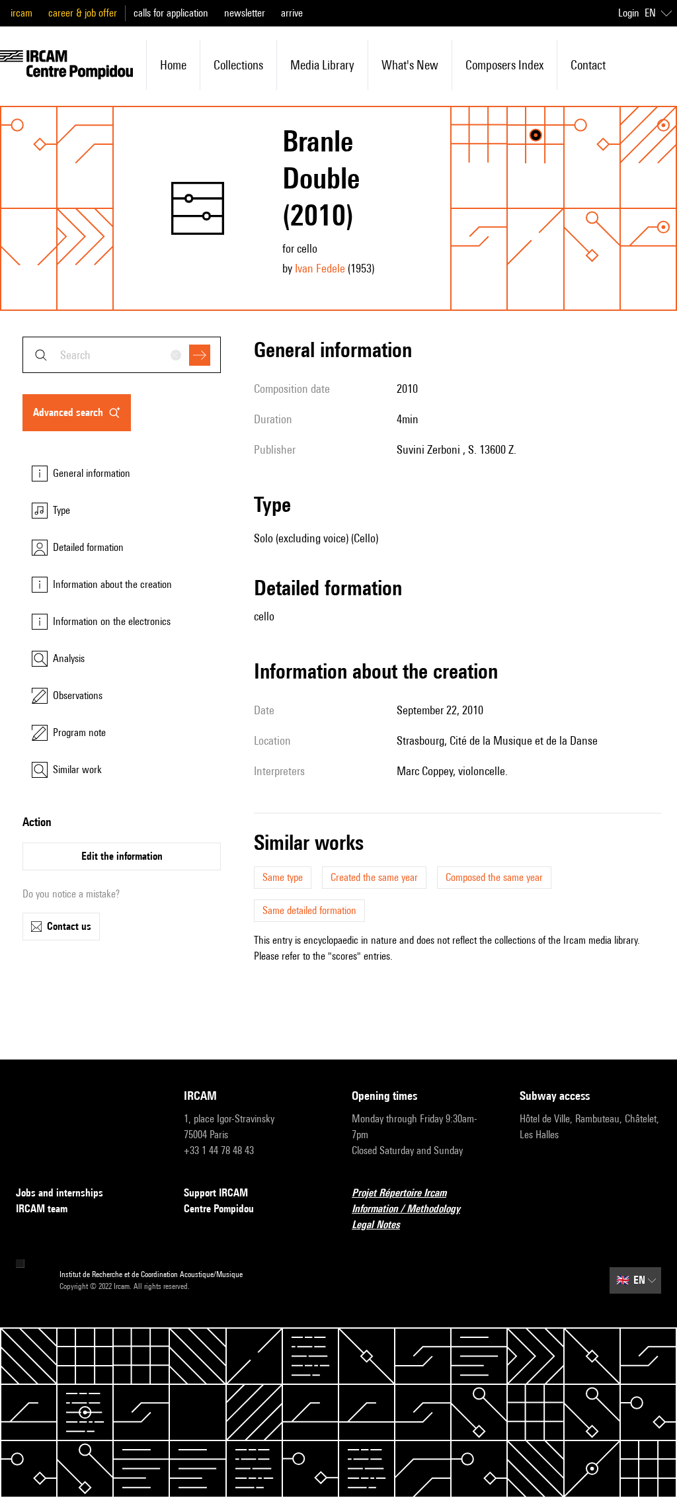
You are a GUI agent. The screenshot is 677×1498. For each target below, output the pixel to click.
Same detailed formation (309, 910)
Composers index (504, 65)
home (173, 65)
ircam (21, 13)
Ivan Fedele (320, 268)
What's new (409, 65)
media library (322, 65)
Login (628, 13)
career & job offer (82, 13)
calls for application (171, 13)
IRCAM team (41, 1208)
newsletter (244, 13)
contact (588, 65)
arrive (292, 13)
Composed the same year (494, 877)
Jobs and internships (59, 1192)
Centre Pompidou (219, 1208)
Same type (282, 877)
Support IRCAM (216, 1192)
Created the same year (374, 877)
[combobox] (121, 355)
